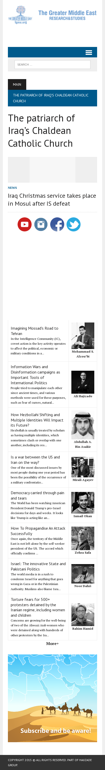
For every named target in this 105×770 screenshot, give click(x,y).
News (12, 188)
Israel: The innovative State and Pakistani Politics (38, 566)
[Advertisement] (56, 33)
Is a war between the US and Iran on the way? (35, 459)
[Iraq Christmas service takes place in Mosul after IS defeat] (52, 179)
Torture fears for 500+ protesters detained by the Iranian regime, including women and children (38, 607)
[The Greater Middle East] (52, 14)
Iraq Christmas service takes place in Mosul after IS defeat (52, 199)
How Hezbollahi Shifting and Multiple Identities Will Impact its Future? (37, 420)
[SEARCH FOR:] (52, 64)
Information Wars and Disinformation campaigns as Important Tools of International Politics (35, 374)
